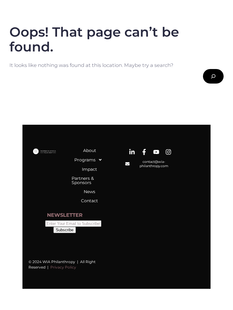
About (89, 150)
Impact (89, 169)
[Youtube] (156, 152)
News (89, 191)
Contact (89, 200)
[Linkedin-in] (132, 152)
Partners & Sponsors (83, 180)
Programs (85, 160)
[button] (89, 160)
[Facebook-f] (144, 152)
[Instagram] (168, 152)
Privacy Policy (63, 267)
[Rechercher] (213, 76)
